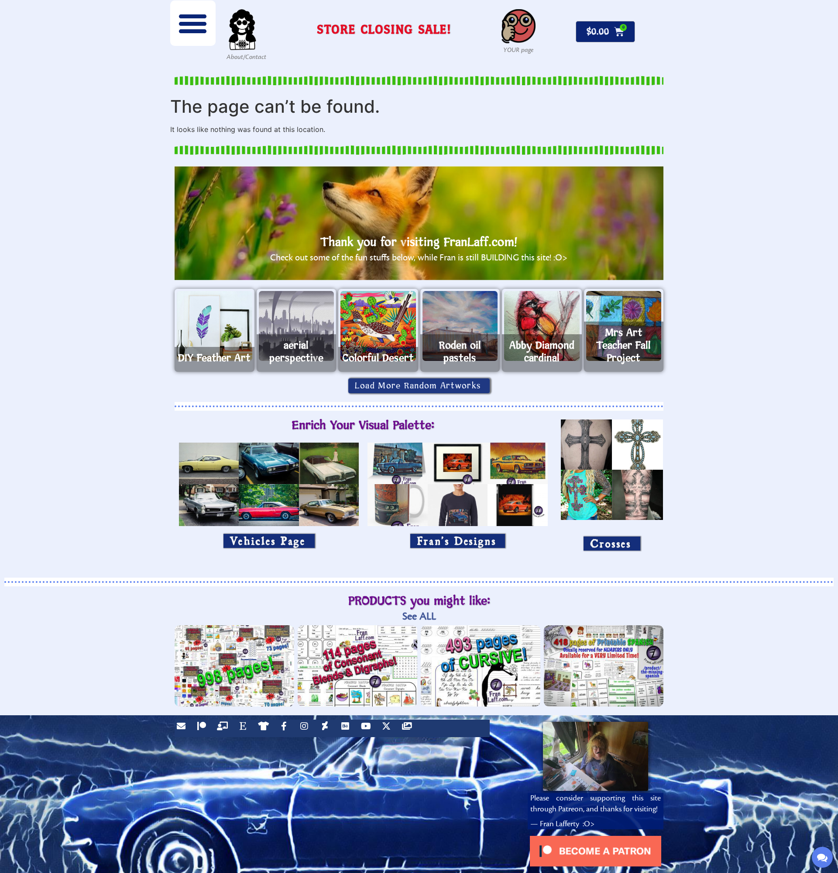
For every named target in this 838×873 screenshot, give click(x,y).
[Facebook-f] (286, 728)
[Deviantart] (327, 728)
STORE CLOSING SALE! (384, 29)
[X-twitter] (388, 728)
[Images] (409, 728)
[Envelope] (183, 728)
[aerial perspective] (297, 326)
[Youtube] (368, 728)
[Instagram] (306, 728)
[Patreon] (204, 728)
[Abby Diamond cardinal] (542, 326)
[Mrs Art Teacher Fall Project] (624, 326)
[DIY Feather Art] (214, 326)
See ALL (419, 616)
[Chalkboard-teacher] (224, 728)
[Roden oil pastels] (460, 326)
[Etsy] (245, 728)
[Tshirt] (265, 728)
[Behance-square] (347, 728)
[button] (193, 23)
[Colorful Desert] (378, 326)
